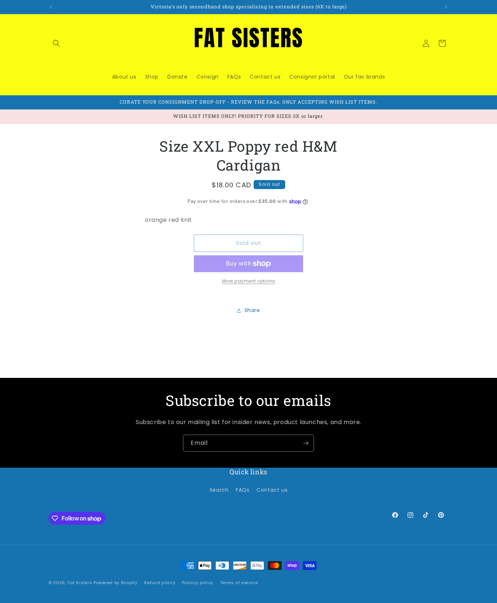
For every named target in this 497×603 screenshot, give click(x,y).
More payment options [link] (248, 281)
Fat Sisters (80, 583)
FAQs (242, 490)
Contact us (272, 490)
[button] (56, 43)
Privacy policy (197, 583)
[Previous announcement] (51, 7)
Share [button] (252, 310)
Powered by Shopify (116, 583)
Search (219, 490)
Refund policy (159, 583)
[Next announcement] (446, 7)
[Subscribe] (306, 443)
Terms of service (239, 583)
